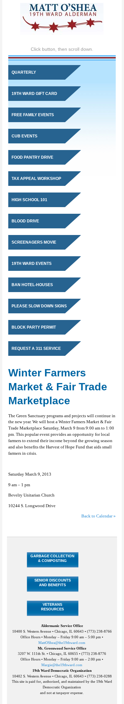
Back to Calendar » (98, 516)
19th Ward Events (32, 263)
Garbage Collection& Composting (52, 558)
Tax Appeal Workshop (36, 178)
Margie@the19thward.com (61, 665)
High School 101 (29, 199)
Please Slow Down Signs (39, 306)
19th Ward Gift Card (34, 93)
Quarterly (24, 72)
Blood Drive (25, 221)
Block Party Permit (34, 327)
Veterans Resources (52, 606)
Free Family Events (33, 115)
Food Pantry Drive (32, 157)
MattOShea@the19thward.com (61, 643)
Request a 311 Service (36, 348)
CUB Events (24, 136)
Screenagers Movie (34, 242)
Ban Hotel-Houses (32, 284)
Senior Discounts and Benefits (52, 582)
